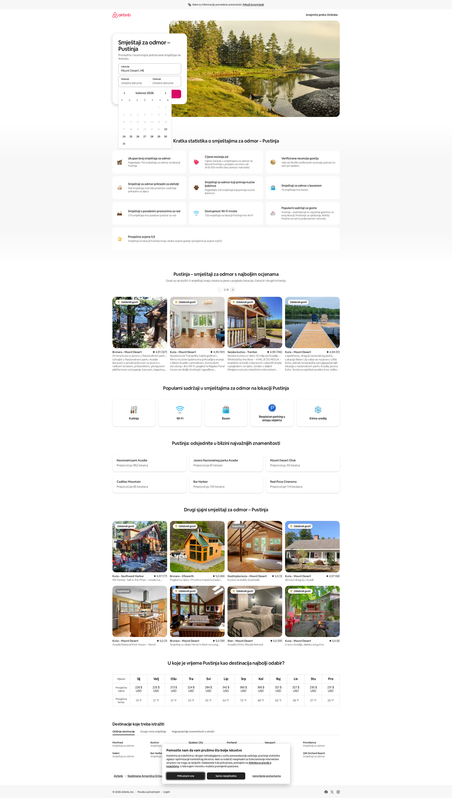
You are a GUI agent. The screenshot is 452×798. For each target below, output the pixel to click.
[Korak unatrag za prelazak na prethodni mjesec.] (124, 93)
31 (124, 143)
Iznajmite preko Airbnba (322, 15)
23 (165, 129)
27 (144, 136)
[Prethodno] (219, 290)
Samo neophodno (226, 776)
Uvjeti (166, 792)
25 (130, 136)
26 (137, 136)
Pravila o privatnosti (148, 792)
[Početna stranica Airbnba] (121, 14)
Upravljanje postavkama (266, 776)
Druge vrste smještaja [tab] (153, 731)
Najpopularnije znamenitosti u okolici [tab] (193, 731)
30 (165, 136)
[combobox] (149, 70)
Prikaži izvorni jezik (253, 4)
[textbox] (134, 83)
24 (124, 136)
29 (158, 136)
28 (151, 136)
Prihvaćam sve (185, 776)
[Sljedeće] (233, 290)
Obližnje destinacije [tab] (123, 731)
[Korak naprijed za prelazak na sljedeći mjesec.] (165, 93)
